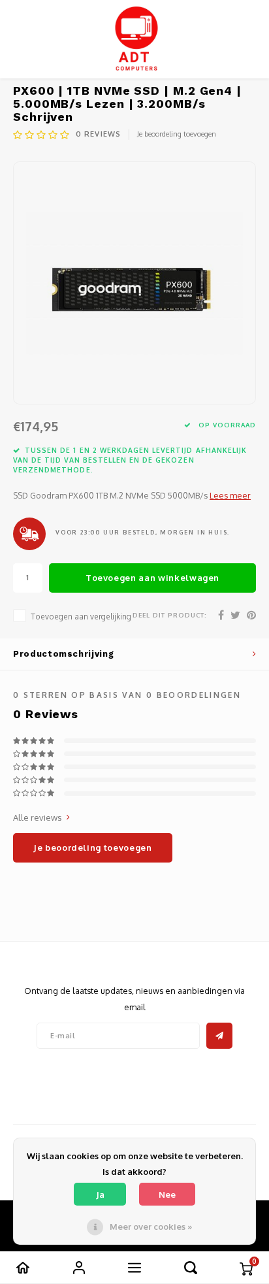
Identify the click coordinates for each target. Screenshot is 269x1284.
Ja (100, 1194)
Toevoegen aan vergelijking (81, 616)
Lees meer (230, 495)
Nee (167, 1194)
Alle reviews (37, 817)
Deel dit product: (170, 615)
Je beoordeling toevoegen (176, 134)
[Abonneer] (219, 1036)
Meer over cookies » (151, 1226)
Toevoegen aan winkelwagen (152, 577)
